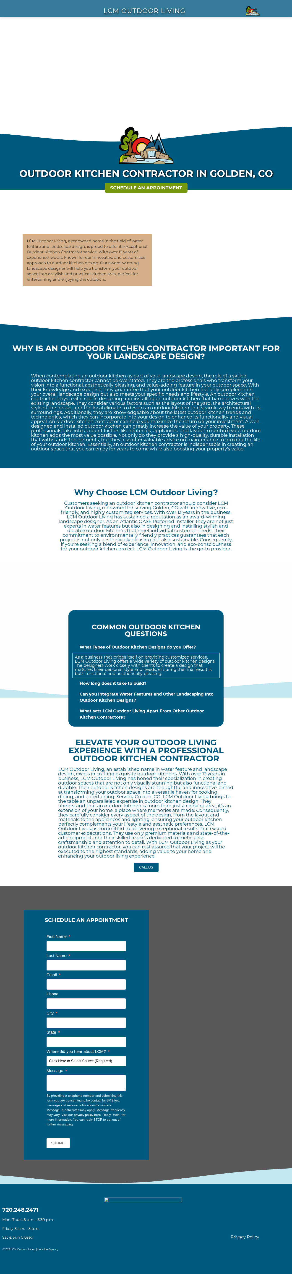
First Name (58, 936)
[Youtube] (263, 1224)
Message (57, 1071)
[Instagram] (238, 1224)
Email (53, 975)
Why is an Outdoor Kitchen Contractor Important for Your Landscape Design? (146, 352)
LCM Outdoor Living (95, 661)
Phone (52, 994)
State (53, 1032)
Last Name (58, 956)
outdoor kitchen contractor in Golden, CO (146, 173)
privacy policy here (87, 1115)
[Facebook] (226, 1224)
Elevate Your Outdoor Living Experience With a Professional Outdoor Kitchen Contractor (146, 750)
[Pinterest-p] (251, 1224)
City (52, 1013)
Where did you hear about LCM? (78, 1051)
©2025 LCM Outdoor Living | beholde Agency (30, 1249)
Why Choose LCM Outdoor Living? (146, 492)
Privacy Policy (245, 1237)
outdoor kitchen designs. (190, 661)
